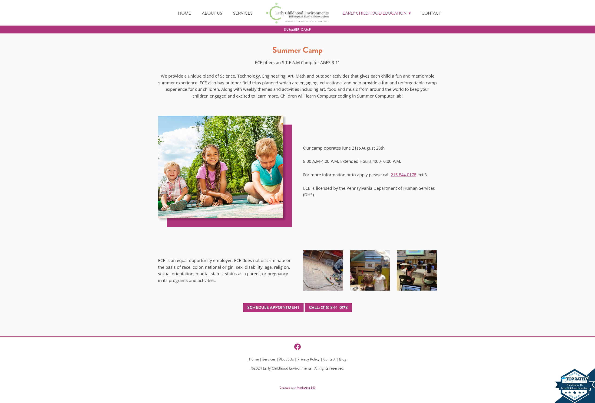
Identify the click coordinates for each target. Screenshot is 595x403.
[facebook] (297, 346)
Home (184, 13)
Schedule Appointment (273, 308)
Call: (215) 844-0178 (328, 308)
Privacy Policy (309, 359)
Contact (431, 13)
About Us (212, 13)
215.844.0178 (403, 175)
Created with (298, 388)
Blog (342, 359)
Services (243, 13)
